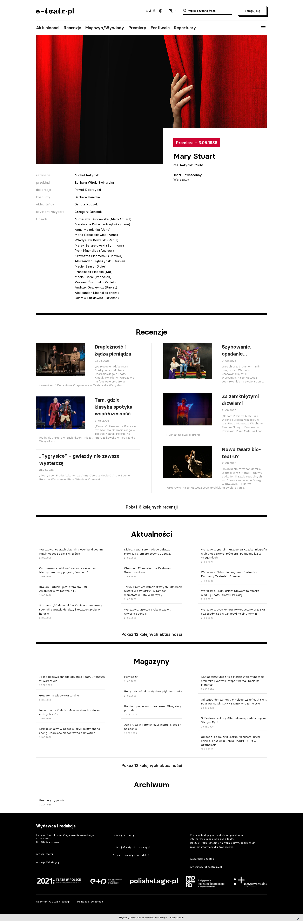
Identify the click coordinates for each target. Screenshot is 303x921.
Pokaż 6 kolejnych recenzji (152, 507)
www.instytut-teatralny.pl (206, 866)
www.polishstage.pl (48, 862)
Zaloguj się (252, 11)
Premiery (137, 27)
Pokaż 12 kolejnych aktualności (151, 634)
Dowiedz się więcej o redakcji (131, 855)
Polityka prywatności (90, 901)
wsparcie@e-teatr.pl (202, 858)
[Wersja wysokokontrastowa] (161, 11)
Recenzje (72, 27)
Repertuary (185, 27)
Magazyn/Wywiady (104, 27)
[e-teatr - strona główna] (55, 13)
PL (170, 10)
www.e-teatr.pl (45, 853)
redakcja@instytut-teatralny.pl (131, 847)
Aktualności (47, 27)
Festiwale (160, 27)
